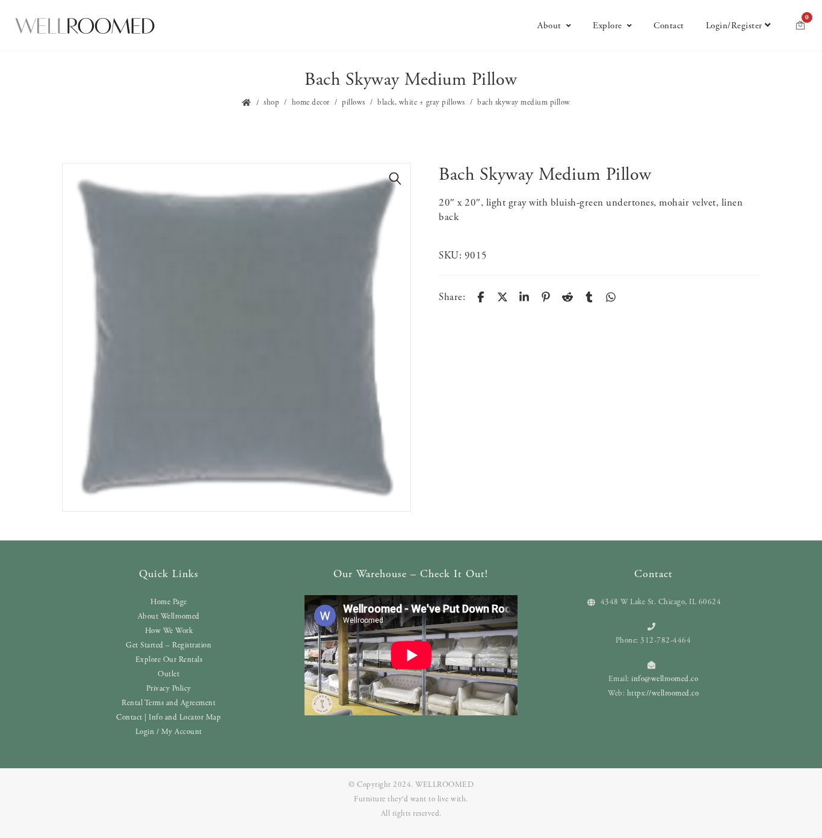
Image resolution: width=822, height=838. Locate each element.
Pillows (353, 102)
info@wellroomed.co (664, 679)
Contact (669, 25)
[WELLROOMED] (85, 26)
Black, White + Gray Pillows (421, 102)
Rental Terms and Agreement (168, 703)
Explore (607, 25)
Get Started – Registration (168, 645)
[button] (395, 179)
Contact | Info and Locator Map (168, 717)
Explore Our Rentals (169, 660)
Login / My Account (168, 732)
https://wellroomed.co (663, 693)
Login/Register (734, 25)
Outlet (168, 674)
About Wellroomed (169, 616)
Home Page (168, 602)
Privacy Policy (168, 689)
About (549, 25)
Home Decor (311, 102)
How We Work (169, 631)
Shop (271, 102)
